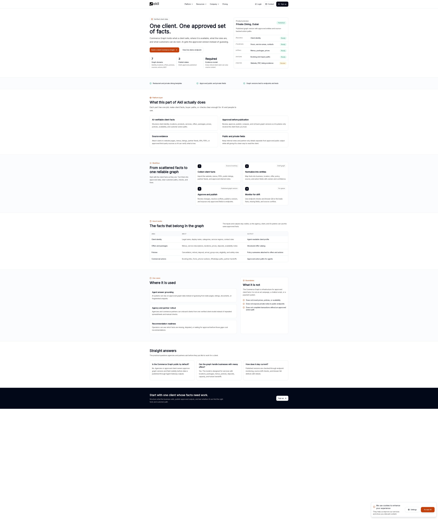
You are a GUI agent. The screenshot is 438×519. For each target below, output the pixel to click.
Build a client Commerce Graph (163, 50)
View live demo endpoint (191, 50)
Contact (271, 4)
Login (259, 4)
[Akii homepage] (154, 4)
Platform (188, 4)
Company (213, 4)
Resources (200, 4)
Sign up (284, 4)
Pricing (225, 4)
